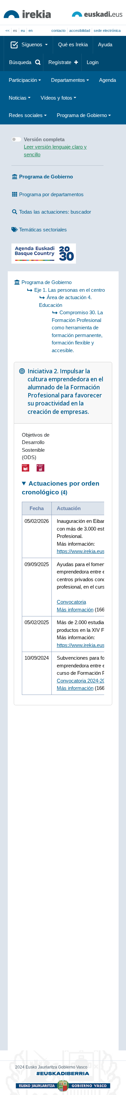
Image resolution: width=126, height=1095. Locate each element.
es (15, 31)
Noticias (18, 98)
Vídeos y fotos (56, 98)
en (31, 31)
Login (92, 62)
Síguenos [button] (33, 44)
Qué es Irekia (73, 44)
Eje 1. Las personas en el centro (69, 290)
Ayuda (105, 44)
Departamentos (68, 80)
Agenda (107, 80)
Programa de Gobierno (82, 115)
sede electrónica (107, 31)
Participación (23, 80)
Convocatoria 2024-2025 (84, 680)
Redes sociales (26, 115)
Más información (75, 609)
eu (23, 31)
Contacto (58, 31)
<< (7, 31)
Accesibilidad (79, 31)
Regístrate (59, 62)
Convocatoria (71, 602)
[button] (23, 62)
